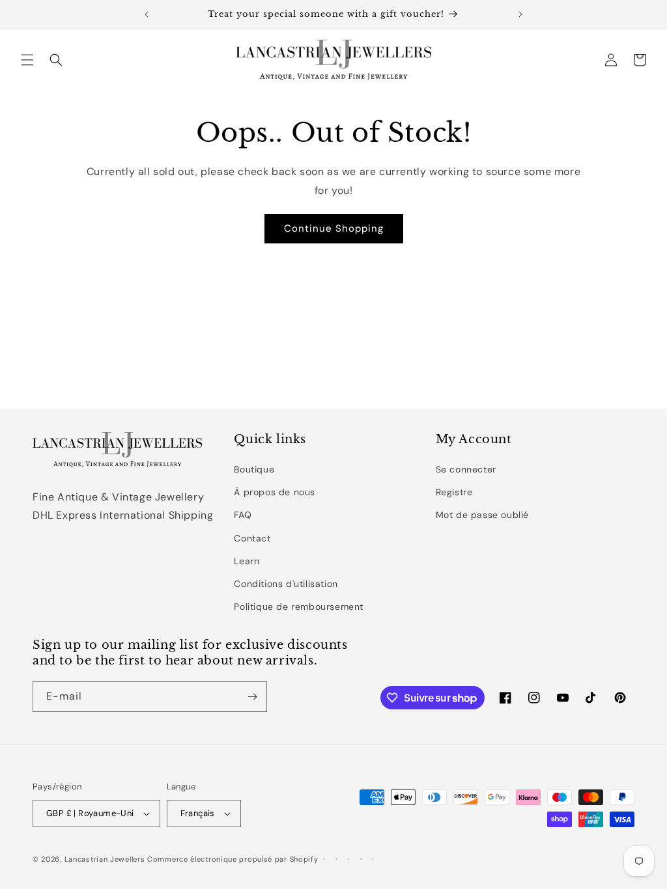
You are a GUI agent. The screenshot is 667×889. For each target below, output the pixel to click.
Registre (454, 492)
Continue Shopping (334, 228)
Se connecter (466, 469)
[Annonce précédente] (146, 14)
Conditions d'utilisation (285, 584)
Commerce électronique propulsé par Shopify (232, 859)
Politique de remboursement (298, 606)
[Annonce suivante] (520, 14)
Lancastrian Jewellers (104, 859)
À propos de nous (274, 492)
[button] (27, 60)
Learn (246, 561)
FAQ (242, 515)
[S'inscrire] (252, 696)
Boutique (254, 469)
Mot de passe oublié (482, 515)
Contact (252, 538)
